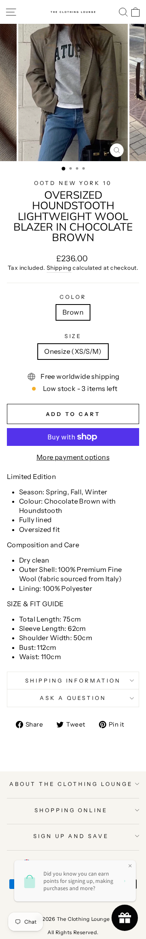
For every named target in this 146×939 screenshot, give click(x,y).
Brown (73, 312)
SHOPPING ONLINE (71, 810)
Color (73, 297)
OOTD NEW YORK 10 (73, 183)
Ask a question (73, 698)
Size (73, 336)
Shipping (59, 267)
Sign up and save (71, 836)
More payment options (73, 457)
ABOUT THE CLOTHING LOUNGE (70, 784)
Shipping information (73, 680)
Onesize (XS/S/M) (73, 351)
